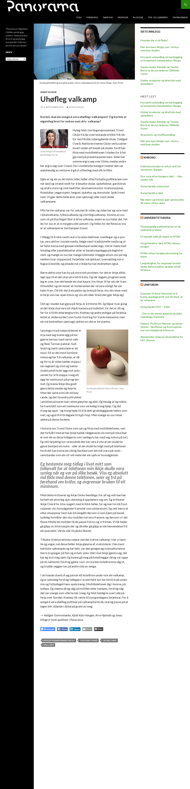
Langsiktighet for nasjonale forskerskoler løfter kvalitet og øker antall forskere (161, 266)
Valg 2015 (48, 645)
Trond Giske (110, 640)
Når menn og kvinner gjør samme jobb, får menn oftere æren (162, 201)
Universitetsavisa (157, 217)
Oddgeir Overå (88, 640)
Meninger (123, 17)
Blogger (138, 17)
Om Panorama (180, 17)
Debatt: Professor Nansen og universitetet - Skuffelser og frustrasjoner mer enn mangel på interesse (161, 327)
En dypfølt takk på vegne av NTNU (160, 236)
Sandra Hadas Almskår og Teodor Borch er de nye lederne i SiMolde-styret (160, 70)
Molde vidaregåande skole (59, 640)
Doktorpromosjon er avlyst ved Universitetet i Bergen (160, 168)
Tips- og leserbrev (158, 17)
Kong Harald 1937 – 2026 (155, 306)
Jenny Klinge (48, 92)
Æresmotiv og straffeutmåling (157, 134)
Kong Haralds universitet (154, 186)
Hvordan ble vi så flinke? (154, 40)
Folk (79, 17)
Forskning (92, 17)
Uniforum (151, 284)
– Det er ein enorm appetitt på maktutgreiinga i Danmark (161, 315)
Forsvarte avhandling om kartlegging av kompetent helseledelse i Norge (161, 58)
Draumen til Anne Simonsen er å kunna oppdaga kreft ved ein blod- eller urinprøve (161, 297)
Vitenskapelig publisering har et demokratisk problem (161, 228)
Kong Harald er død (151, 193)
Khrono (150, 157)
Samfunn (108, 17)
